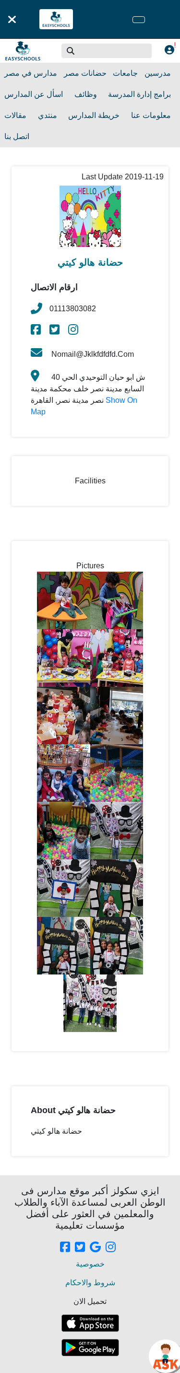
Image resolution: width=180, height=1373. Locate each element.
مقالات (15, 115)
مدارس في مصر (30, 73)
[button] (71, 51)
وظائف (85, 94)
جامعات (125, 73)
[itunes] (90, 1323)
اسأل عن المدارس (33, 94)
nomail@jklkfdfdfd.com (91, 354)
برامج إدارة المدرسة (139, 94)
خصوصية (90, 1264)
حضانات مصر (85, 73)
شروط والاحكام (90, 1283)
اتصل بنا (16, 136)
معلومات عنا (151, 115)
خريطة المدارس (94, 115)
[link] (36, 331)
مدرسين (157, 73)
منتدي (47, 115)
